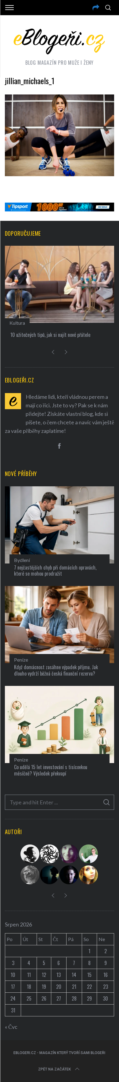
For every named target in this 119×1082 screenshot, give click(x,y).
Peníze (21, 660)
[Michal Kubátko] (69, 874)
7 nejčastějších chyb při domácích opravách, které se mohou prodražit (55, 570)
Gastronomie (58, 323)
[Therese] (30, 874)
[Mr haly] (89, 853)
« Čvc (11, 1026)
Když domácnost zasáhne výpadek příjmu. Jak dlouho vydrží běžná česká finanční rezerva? (56, 670)
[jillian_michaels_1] (59, 174)
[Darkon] (50, 853)
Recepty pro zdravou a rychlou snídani (80, 334)
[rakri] (30, 853)
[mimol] (50, 874)
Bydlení (22, 560)
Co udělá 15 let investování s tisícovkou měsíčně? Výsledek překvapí (50, 770)
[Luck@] (89, 874)
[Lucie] (69, 853)
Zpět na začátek (54, 1069)
